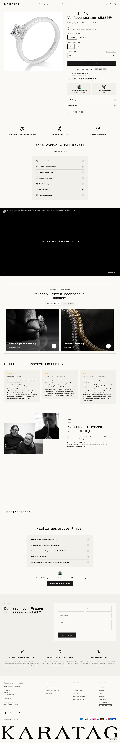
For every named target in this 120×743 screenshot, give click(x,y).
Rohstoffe (49, 693)
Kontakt (75, 693)
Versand (101, 687)
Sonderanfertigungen (52, 687)
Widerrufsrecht (103, 702)
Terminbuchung (76, 4)
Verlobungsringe (44, 4)
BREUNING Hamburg (79, 696)
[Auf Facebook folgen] (5, 713)
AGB (100, 693)
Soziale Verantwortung (52, 690)
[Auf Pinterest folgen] (14, 713)
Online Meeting (68, 304)
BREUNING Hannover (79, 699)
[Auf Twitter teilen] (76, 111)
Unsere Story (77, 687)
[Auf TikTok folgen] (19, 713)
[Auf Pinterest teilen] (79, 111)
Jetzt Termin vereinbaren (79, 92)
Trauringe (55, 4)
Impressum (102, 699)
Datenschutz (102, 696)
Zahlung (101, 690)
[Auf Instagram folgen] (10, 713)
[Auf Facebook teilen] (73, 111)
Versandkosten (76, 29)
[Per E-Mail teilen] (82, 111)
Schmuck (65, 4)
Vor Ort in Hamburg (53, 304)
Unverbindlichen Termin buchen (60, 583)
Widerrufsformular (105, 705)
